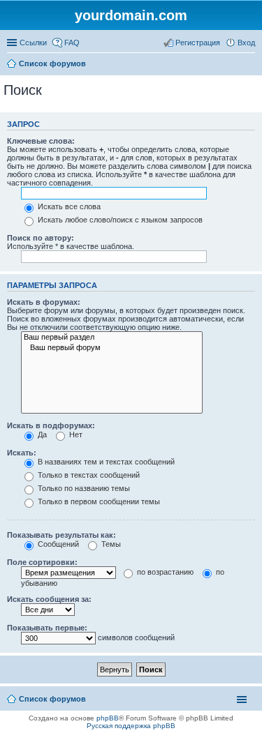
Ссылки (33, 42)
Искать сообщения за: (49, 599)
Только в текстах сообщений (88, 475)
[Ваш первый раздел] (111, 337)
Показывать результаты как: (61, 535)
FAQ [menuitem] (72, 42)
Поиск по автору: (40, 238)
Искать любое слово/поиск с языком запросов (119, 220)
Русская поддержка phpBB (131, 726)
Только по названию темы (83, 488)
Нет (74, 434)
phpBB (107, 718)
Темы (110, 544)
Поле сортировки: (42, 562)
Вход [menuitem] (246, 42)
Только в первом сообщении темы (98, 501)
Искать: (21, 452)
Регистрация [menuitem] (197, 42)
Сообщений (57, 544)
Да (41, 434)
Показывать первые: (47, 628)
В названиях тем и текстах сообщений (105, 462)
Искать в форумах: (43, 302)
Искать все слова (68, 206)
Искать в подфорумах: (51, 425)
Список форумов (52, 63)
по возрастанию (164, 572)
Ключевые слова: (41, 141)
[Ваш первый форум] (111, 348)
